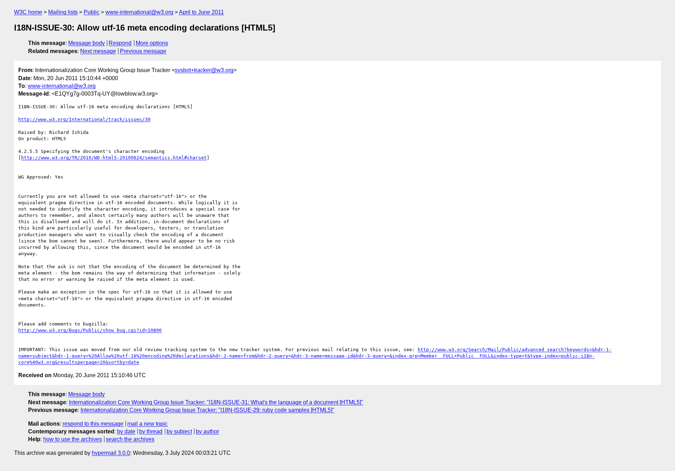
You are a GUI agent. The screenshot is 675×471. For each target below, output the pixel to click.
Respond (120, 43)
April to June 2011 (201, 12)
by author (207, 431)
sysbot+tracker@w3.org (204, 70)
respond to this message (93, 424)
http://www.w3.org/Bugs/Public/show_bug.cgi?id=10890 (90, 330)
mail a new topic (147, 424)
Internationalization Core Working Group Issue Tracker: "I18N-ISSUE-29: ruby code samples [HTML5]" (207, 410)
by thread (150, 431)
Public (91, 12)
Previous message (143, 51)
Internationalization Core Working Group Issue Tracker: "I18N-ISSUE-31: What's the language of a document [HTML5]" (216, 402)
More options (152, 43)
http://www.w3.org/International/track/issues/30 (84, 119)
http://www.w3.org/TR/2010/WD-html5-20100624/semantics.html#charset (114, 157)
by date (126, 431)
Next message (98, 51)
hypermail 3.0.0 (111, 453)
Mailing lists (63, 12)
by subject (179, 431)
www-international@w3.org (139, 12)
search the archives (130, 439)
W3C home (28, 12)
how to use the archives (72, 439)
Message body (86, 43)
